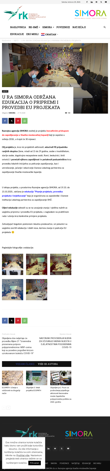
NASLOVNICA (18, 27)
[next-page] (8, 408)
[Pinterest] (18, 121)
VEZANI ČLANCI (25, 364)
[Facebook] (87, 2)
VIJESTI (5, 91)
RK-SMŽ (33, 27)
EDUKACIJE (17, 34)
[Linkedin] (92, 2)
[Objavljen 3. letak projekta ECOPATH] (36, 378)
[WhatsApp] (25, 121)
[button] (104, 27)
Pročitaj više (23, 455)
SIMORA (47, 27)
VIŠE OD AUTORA (48, 364)
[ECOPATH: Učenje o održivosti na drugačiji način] (12, 378)
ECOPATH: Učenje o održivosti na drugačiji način (11, 390)
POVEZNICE (63, 27)
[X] (101, 2)
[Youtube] (106, 2)
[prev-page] (4, 408)
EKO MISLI (32, 34)
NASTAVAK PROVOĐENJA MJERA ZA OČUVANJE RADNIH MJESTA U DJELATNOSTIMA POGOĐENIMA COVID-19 (55, 343)
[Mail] (96, 2)
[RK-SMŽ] (55, 14)
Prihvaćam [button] (34, 463)
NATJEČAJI (79, 27)
